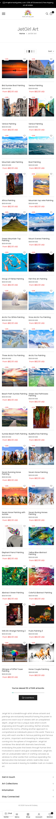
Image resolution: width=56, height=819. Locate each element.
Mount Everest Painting (39, 238)
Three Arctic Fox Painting (13, 355)
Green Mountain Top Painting (11, 239)
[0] (51, 14)
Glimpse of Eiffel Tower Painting (12, 670)
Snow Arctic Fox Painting (40, 317)
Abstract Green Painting (13, 592)
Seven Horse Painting (38, 472)
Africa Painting (8, 200)
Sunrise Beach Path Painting (14, 434)
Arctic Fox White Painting (13, 317)
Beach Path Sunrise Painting (14, 393)
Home (22, 33)
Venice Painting (36, 85)
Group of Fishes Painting (13, 279)
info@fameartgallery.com (15, 2)
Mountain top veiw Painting (41, 200)
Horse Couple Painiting (39, 669)
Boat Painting (35, 162)
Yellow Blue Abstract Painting (38, 553)
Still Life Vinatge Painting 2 (14, 631)
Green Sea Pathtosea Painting (38, 394)
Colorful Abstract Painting (40, 592)
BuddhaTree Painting (38, 434)
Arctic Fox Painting (37, 355)
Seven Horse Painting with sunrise (13, 513)
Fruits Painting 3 (36, 631)
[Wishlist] (24, 59)
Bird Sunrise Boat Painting (13, 85)
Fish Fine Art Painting (38, 279)
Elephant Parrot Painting (13, 552)
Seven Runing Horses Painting (38, 513)
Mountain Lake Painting (12, 162)
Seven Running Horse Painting (11, 473)
